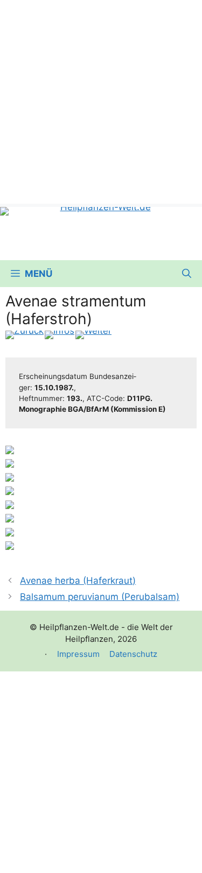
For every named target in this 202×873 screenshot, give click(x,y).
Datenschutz (133, 654)
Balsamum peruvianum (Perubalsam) (99, 596)
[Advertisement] (101, 101)
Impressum (78, 654)
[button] (186, 273)
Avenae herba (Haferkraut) (78, 580)
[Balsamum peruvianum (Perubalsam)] (93, 335)
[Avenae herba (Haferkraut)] (24, 335)
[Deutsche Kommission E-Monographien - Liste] (59, 335)
